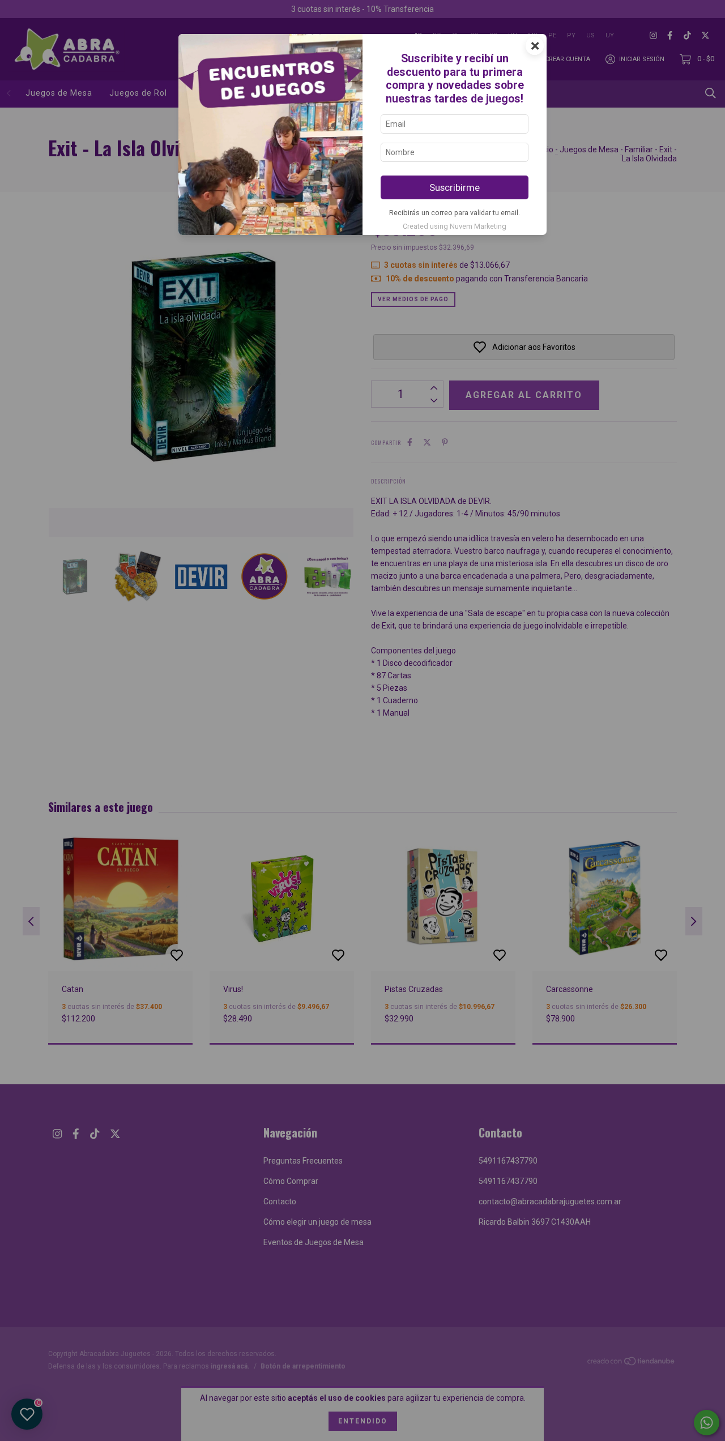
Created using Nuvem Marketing (454, 226)
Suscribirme (454, 187)
